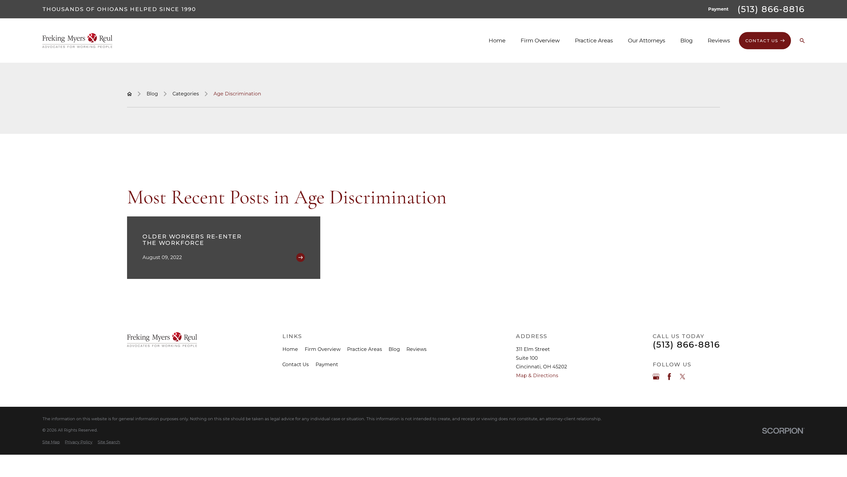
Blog (394, 349)
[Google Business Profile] (656, 376)
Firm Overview (323, 349)
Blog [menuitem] (686, 40)
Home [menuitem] (497, 40)
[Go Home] (129, 93)
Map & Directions (537, 376)
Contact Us (295, 364)
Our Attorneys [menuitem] (646, 40)
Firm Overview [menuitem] (540, 40)
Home (290, 349)
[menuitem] (51, 442)
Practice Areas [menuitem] (594, 40)
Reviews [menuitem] (719, 40)
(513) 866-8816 (771, 9)
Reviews (416, 349)
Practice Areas (364, 349)
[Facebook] (669, 376)
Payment (718, 9)
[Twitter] (682, 376)
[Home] (77, 40)
